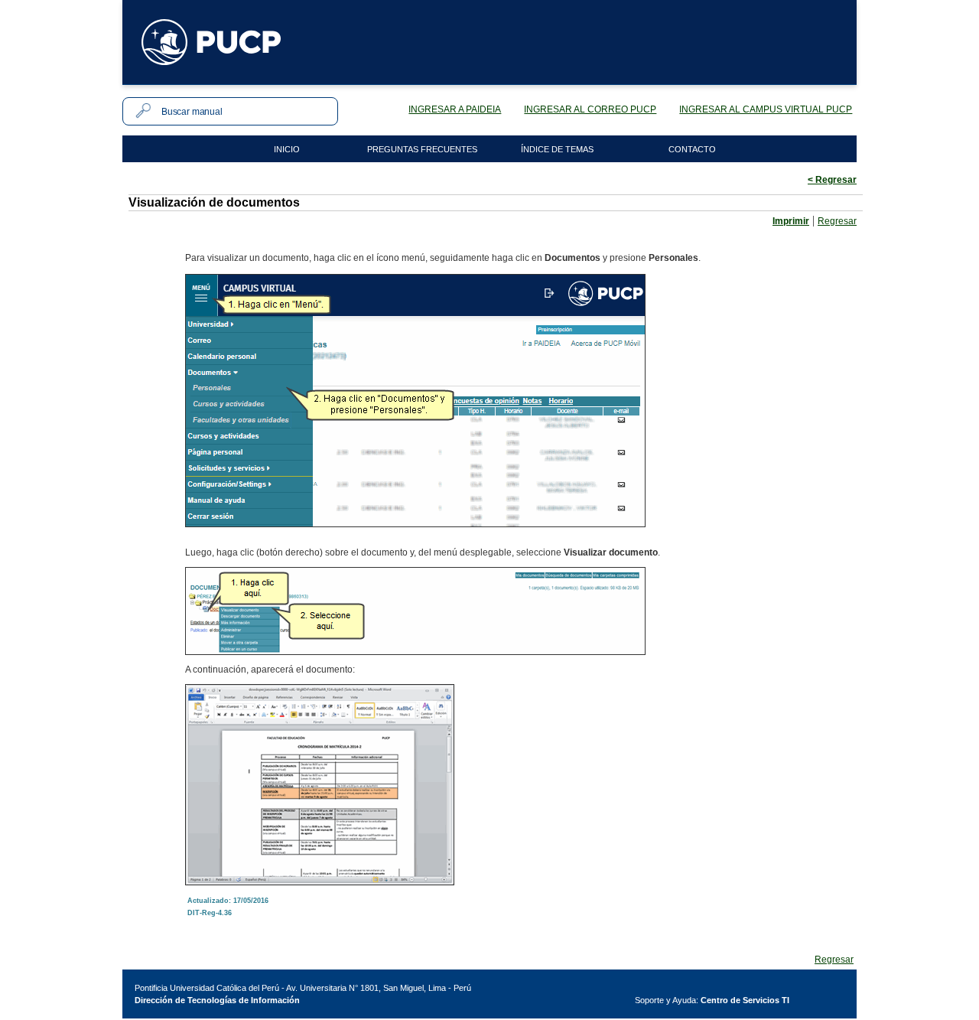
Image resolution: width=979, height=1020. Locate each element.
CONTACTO (692, 149)
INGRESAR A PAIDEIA (454, 109)
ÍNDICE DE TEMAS (557, 149)
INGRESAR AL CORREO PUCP (590, 109)
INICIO (287, 149)
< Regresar (832, 179)
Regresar (837, 221)
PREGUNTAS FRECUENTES (422, 149)
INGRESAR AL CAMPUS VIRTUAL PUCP (765, 109)
